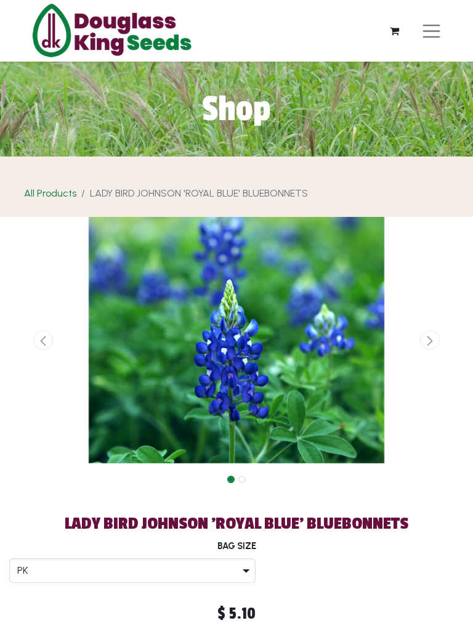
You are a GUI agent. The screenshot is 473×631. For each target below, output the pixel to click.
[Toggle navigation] (431, 31)
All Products (50, 193)
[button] (43, 340)
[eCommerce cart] (395, 31)
